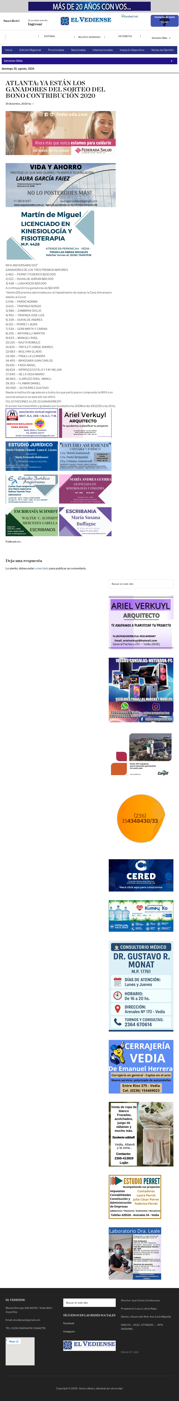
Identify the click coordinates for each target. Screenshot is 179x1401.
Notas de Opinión (162, 50)
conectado (42, 568)
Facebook (68, 1323)
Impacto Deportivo (132, 50)
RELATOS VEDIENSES (89, 37)
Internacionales (103, 50)
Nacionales (78, 50)
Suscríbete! (11, 20)
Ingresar (35, 24)
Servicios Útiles (159, 38)
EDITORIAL (49, 36)
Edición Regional (30, 50)
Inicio (8, 50)
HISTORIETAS (125, 36)
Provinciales (56, 50)
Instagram (69, 1331)
